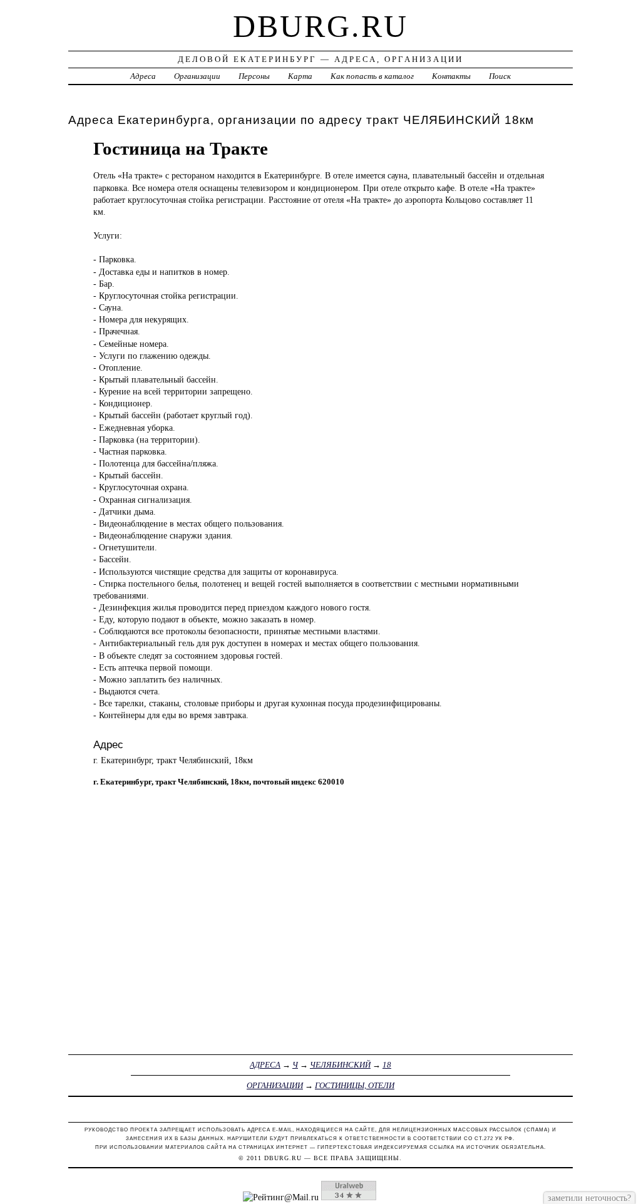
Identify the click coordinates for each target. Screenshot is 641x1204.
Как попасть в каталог (372, 76)
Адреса (143, 76)
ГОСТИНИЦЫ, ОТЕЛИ (354, 1085)
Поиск (500, 76)
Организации (197, 76)
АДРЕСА (265, 1064)
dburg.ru (320, 26)
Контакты (451, 76)
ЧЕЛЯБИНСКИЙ (340, 1064)
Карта (300, 76)
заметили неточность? (589, 1198)
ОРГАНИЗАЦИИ (275, 1085)
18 (386, 1064)
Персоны (254, 76)
